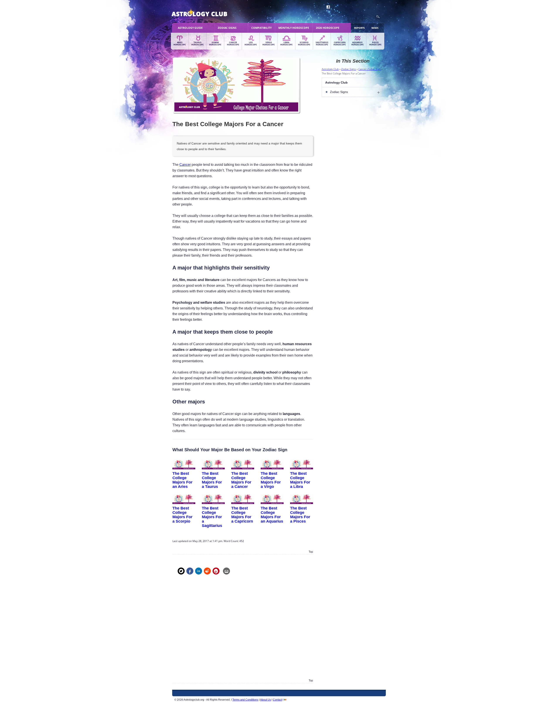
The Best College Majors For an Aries (182, 480)
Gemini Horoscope (215, 43)
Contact (277, 699)
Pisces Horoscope (375, 43)
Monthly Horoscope (293, 28)
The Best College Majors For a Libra (300, 480)
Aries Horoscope (180, 43)
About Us (265, 699)
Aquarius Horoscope (357, 43)
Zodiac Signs (227, 28)
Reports (359, 27)
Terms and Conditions (245, 699)
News (374, 27)
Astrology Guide (190, 28)
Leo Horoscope (251, 43)
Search (377, 16)
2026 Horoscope (327, 28)
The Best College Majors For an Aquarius (272, 514)
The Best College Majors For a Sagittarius (212, 517)
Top (311, 551)
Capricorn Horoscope (339, 43)
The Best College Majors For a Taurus (212, 480)
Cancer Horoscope (233, 43)
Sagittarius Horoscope (322, 43)
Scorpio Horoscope (304, 43)
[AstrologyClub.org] (209, 13)
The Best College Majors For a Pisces (300, 514)
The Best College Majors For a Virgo (271, 480)
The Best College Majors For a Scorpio (182, 514)
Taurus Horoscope (197, 43)
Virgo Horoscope (268, 43)
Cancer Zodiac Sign (369, 69)
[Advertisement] (242, 630)
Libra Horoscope (286, 43)
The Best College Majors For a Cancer (241, 480)
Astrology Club (330, 69)
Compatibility (261, 28)
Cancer (185, 164)
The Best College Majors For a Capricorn (242, 514)
